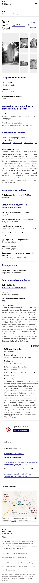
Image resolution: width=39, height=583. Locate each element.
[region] (19, 506)
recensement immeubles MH (13, 287)
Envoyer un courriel (21, 430)
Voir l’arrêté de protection (13, 453)
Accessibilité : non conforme (10, 563)
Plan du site (11, 570)
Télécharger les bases (10, 566)
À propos (31, 563)
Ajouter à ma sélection (33, 24)
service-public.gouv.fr (21, 553)
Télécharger (20, 25)
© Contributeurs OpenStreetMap (22, 520)
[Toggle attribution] (35, 518)
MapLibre (6, 518)
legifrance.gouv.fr (8, 557)
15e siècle (27, 142)
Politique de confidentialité (20, 574)
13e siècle (16, 142)
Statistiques (22, 566)
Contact (23, 563)
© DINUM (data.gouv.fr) (18, 518)
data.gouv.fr (22, 557)
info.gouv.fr (6, 553)
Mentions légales (6, 574)
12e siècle (5, 142)
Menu (36, 3)
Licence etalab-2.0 (24, 578)
